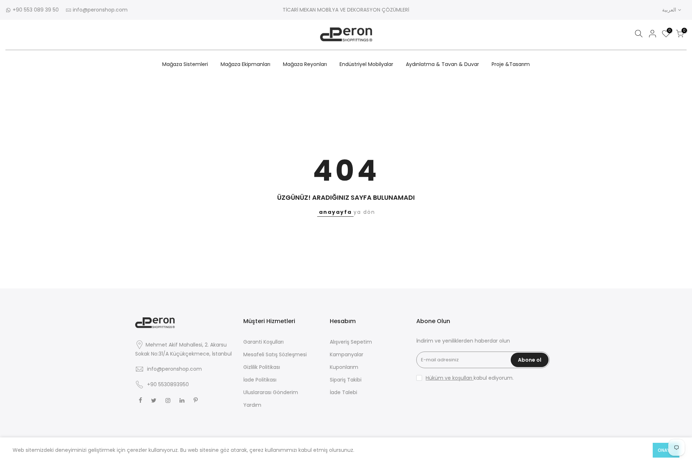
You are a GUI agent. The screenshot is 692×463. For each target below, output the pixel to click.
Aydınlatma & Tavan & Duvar (442, 64)
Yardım (252, 405)
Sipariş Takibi (345, 379)
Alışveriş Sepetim (351, 341)
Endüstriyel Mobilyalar (366, 64)
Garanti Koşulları (263, 341)
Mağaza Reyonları (305, 64)
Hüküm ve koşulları (450, 378)
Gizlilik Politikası (261, 367)
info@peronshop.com (100, 9)
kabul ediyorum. (470, 378)
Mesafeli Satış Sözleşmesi (275, 354)
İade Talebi (343, 392)
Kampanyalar (346, 354)
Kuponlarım (344, 367)
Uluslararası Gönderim (270, 392)
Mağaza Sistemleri (185, 64)
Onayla (666, 450)
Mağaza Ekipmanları (245, 64)
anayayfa (335, 212)
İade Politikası (259, 379)
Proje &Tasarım (511, 64)
